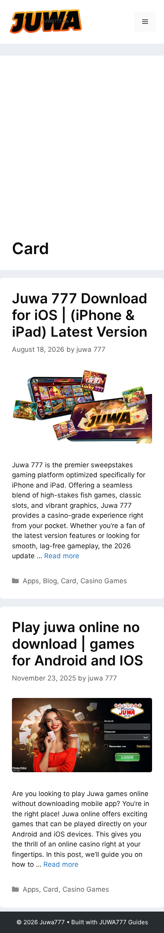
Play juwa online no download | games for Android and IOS (77, 644)
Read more (61, 556)
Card (68, 581)
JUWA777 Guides (123, 922)
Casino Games (103, 581)
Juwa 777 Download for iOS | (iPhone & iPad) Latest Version (79, 315)
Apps (31, 581)
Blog (50, 581)
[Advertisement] (82, 153)
